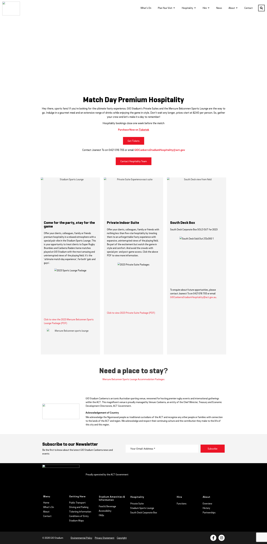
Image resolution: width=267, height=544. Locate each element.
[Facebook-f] (213, 538)
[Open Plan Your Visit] (174, 8)
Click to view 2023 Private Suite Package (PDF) (131, 312)
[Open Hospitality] (195, 8)
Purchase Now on (133, 129)
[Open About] (237, 8)
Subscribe (212, 448)
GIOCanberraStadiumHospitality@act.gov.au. (193, 297)
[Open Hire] (209, 8)
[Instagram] (221, 538)
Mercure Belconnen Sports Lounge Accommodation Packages (133, 379)
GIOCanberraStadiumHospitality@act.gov (159, 149)
